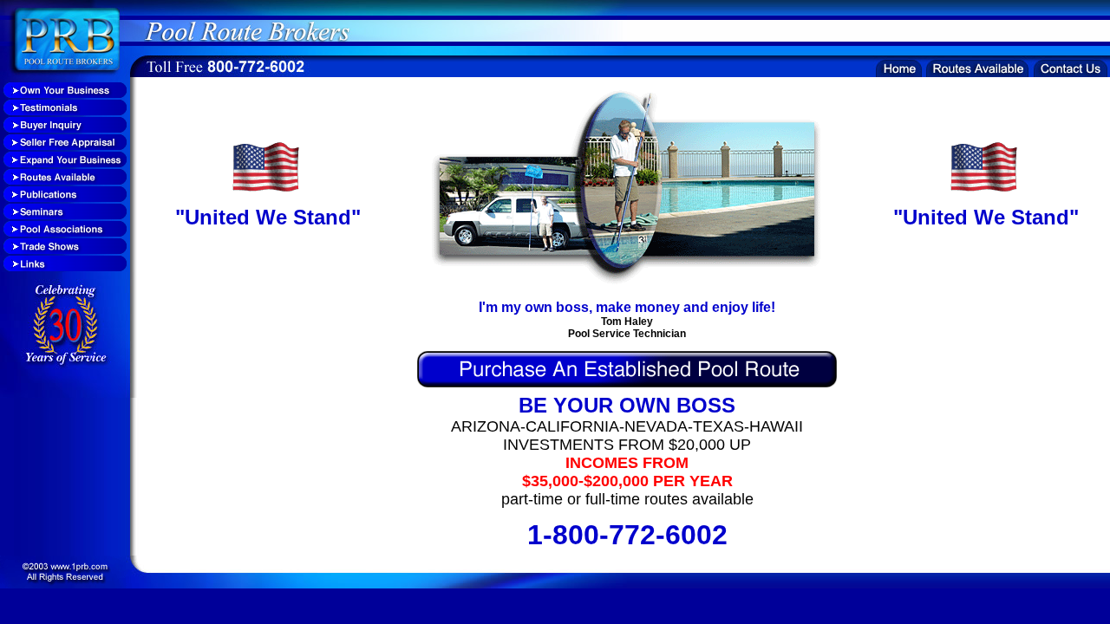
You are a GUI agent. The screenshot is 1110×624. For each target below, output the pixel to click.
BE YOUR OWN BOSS (627, 405)
